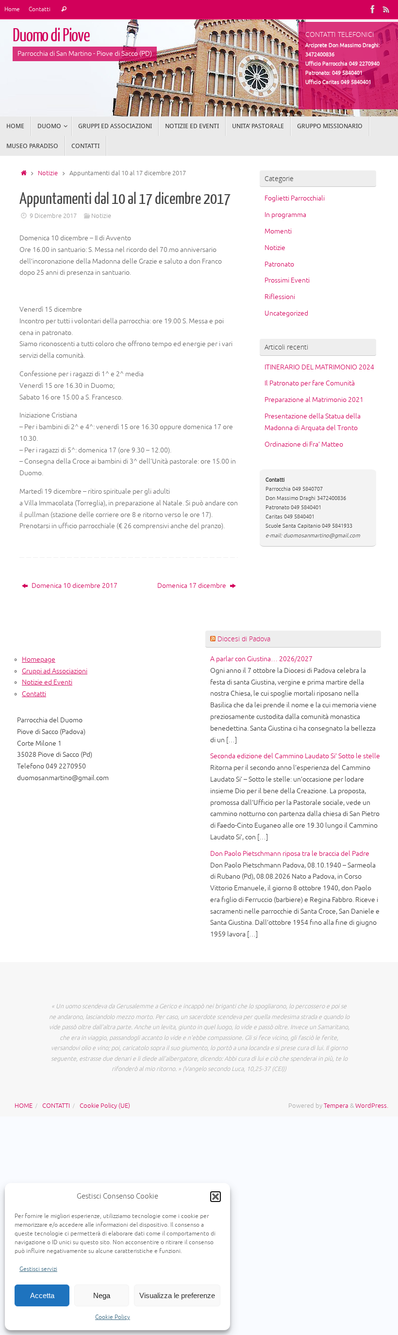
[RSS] (386, 9)
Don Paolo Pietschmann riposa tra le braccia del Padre (289, 854)
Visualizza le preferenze (177, 1295)
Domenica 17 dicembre (192, 586)
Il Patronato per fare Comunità (310, 383)
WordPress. (371, 1106)
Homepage (38, 659)
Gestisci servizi (38, 1269)
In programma (285, 215)
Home (12, 9)
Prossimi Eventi (287, 280)
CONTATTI (56, 1106)
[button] (215, 1197)
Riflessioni (280, 297)
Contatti (39, 9)
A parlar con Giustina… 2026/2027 (261, 659)
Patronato (279, 264)
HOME (24, 1106)
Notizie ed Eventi (47, 682)
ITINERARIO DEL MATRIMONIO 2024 (319, 367)
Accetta (42, 1295)
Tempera (336, 1106)
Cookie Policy (112, 1317)
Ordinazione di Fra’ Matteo (304, 444)
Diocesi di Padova (243, 638)
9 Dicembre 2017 (53, 216)
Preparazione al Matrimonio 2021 (314, 400)
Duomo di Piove (51, 36)
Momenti (278, 231)
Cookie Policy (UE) (105, 1106)
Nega (101, 1295)
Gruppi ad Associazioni (54, 671)
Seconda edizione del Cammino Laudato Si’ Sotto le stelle (295, 756)
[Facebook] (373, 9)
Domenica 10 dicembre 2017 (73, 586)
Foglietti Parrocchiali (295, 198)
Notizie (48, 173)
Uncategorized (286, 313)
